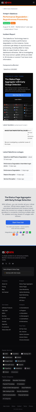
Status (13, 406)
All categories (6, 398)
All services (14, 372)
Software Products (7, 307)
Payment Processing (8, 384)
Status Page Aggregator (26, 284)
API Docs (21, 300)
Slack (28, 368)
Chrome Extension (24, 340)
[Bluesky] (13, 263)
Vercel (6, 372)
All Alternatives (23, 321)
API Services (6, 380)
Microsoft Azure (9, 364)
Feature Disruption (9, 174)
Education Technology (19, 380)
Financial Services (23, 395)
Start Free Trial (17, 95)
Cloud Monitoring (24, 289)
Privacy (31, 406)
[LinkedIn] (3, 263)
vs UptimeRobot (23, 318)
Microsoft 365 (21, 361)
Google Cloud (8, 361)
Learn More (18, 99)
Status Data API (6, 329)
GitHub (19, 357)
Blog (3, 289)
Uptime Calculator (24, 334)
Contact (19, 406)
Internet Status (23, 337)
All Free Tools (23, 329)
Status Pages (23, 286)
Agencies (4, 324)
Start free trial (18, 222)
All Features (22, 297)
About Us (4, 284)
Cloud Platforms (26, 387)
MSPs (3, 313)
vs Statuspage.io (24, 316)
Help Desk (5, 310)
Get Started (5, 292)
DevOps (4, 316)
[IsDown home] (6, 3)
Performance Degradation (12, 170)
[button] (34, 2)
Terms (25, 406)
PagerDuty (8, 368)
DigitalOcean (8, 357)
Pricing (4, 286)
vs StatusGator (23, 313)
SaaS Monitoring (23, 295)
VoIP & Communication (9, 395)
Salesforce (13, 14)
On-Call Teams (6, 318)
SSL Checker (22, 331)
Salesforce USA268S (10, 69)
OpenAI (21, 364)
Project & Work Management (11, 387)
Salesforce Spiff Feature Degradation (15, 157)
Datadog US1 (27, 353)
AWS (6, 353)
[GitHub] (9, 263)
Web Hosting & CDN (8, 391)
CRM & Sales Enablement (10, 8)
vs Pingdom (22, 310)
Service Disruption (9, 179)
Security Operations (22, 391)
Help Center (6, 406)
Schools (4, 321)
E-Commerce (20, 384)
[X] (6, 263)
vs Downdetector (24, 307)
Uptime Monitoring (24, 292)
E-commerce (5, 327)
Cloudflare (15, 353)
